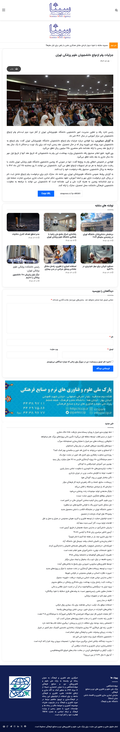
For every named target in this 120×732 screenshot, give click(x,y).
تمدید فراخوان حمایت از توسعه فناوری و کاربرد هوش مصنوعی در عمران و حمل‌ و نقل (77, 518)
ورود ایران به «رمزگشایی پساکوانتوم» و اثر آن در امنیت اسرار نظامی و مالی (82, 586)
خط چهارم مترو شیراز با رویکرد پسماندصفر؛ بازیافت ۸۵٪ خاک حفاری (84, 432)
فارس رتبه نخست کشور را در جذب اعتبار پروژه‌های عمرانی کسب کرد (84, 618)
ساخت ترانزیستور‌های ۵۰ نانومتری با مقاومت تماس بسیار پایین (86, 468)
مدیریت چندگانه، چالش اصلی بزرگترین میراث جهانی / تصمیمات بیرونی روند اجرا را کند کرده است (73, 641)
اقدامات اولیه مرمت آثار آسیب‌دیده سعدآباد (94, 523)
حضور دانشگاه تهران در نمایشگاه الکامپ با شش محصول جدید (86, 509)
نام (111, 336)
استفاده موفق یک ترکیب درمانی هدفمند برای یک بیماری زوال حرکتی (84, 604)
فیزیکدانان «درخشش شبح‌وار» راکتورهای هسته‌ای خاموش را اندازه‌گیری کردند (80, 545)
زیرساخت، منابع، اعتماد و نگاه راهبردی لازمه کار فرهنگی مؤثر (87, 482)
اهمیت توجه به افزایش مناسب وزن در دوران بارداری (90, 473)
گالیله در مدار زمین (104, 600)
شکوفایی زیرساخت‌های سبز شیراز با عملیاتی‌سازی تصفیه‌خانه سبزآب (85, 441)
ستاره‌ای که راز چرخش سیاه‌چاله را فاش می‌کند (93, 486)
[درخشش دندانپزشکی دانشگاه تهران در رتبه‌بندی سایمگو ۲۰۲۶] (97, 222)
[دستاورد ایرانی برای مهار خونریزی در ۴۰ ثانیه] (97, 254)
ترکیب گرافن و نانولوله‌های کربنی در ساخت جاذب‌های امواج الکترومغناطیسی (81, 650)
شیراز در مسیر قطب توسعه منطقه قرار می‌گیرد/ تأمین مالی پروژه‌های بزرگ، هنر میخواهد (76, 436)
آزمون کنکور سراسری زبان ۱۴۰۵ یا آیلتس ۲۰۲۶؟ (92, 532)
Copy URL (45, 193)
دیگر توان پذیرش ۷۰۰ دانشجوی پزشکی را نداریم (26, 272)
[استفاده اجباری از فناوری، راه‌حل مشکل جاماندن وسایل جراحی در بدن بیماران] (60, 254)
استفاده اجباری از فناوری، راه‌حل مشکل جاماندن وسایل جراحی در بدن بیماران (60, 268)
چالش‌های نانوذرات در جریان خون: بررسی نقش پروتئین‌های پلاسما (84, 609)
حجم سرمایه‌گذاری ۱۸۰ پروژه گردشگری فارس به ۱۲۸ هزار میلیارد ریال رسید (82, 459)
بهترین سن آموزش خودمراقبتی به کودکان (95, 464)
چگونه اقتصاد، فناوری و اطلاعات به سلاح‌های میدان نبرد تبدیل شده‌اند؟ (80, 45)
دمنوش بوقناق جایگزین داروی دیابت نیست (94, 495)
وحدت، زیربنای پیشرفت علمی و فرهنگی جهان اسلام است (88, 632)
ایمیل (110, 349)
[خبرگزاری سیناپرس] (60, 10)
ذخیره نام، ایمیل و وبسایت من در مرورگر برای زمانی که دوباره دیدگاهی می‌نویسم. (79, 361)
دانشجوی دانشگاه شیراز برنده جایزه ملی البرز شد (92, 636)
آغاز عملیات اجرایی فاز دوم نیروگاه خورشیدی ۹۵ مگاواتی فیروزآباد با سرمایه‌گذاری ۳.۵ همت (74, 614)
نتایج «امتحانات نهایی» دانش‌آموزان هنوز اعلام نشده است (88, 550)
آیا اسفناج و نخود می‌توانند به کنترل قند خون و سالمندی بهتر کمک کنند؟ (82, 450)
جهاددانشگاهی (112, 686)
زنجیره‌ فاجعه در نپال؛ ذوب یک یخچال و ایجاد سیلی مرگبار (88, 559)
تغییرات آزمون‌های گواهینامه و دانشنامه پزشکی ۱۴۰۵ (90, 554)
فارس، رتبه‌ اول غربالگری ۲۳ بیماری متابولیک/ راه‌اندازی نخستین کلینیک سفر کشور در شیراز (75, 627)
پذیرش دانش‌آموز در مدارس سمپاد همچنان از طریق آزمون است (86, 527)
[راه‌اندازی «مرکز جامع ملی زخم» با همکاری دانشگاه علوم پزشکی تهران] (60, 222)
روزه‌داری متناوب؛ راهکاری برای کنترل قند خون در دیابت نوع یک (85, 454)
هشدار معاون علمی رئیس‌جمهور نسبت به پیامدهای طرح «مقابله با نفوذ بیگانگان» (78, 591)
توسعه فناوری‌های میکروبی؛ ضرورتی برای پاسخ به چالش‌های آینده (85, 564)
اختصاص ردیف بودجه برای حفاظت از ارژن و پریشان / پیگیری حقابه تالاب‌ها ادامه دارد (77, 623)
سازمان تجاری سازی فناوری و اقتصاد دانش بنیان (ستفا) (101, 697)
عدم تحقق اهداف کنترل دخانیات (25, 234)
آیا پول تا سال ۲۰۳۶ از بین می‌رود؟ (98, 654)
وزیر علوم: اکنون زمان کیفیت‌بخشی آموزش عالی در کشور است (86, 500)
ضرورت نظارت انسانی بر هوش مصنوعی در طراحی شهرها (88, 573)
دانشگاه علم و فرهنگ (109, 701)
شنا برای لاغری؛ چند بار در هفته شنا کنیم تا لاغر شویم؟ (90, 536)
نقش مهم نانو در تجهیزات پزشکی (98, 595)
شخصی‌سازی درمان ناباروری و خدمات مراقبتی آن (92, 645)
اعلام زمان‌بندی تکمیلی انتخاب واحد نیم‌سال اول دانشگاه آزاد (87, 541)
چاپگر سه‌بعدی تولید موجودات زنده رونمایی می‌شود (91, 491)
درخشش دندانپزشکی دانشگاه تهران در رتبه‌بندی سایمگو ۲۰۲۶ (98, 236)
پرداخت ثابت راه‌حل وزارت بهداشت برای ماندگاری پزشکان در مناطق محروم (82, 582)
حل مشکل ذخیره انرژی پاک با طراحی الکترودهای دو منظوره (88, 504)
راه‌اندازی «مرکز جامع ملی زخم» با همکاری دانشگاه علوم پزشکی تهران (61, 236)
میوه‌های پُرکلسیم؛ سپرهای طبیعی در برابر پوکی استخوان (89, 445)
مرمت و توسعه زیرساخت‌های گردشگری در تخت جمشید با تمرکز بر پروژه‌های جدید (79, 568)
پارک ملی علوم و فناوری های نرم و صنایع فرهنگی (101, 691)
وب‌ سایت (54, 349)
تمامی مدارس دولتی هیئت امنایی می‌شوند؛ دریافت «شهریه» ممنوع (84, 577)
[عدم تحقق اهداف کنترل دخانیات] (23, 222)
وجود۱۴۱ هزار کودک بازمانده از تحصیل (96, 514)
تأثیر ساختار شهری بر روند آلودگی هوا (96, 477)
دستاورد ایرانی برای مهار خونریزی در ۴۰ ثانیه (98, 268)
